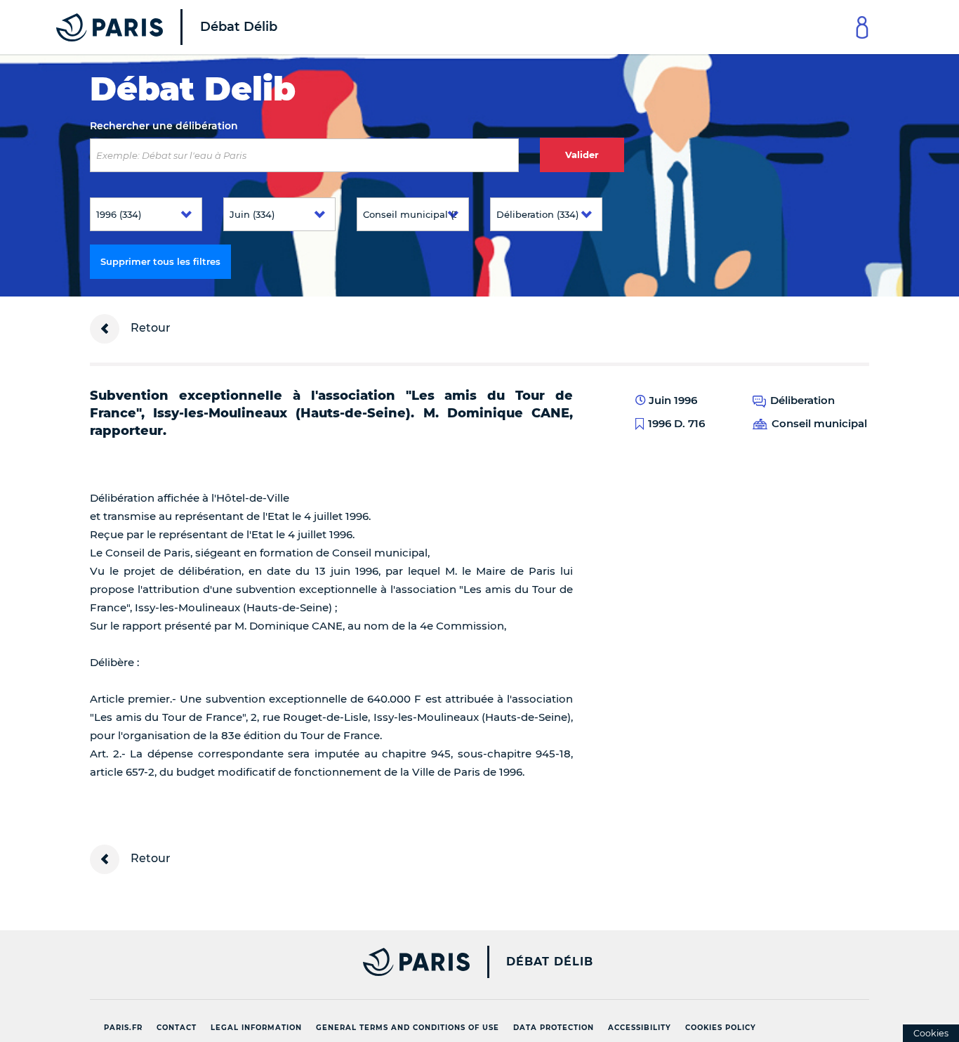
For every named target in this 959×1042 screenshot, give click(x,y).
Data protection (553, 1027)
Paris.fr (123, 1027)
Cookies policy (720, 1027)
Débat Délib (549, 962)
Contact (177, 1027)
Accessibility (639, 1027)
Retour (149, 327)
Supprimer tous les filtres (160, 261)
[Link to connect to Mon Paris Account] (862, 27)
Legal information (256, 1027)
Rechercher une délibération (164, 125)
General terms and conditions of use (407, 1027)
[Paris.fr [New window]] (274, 962)
